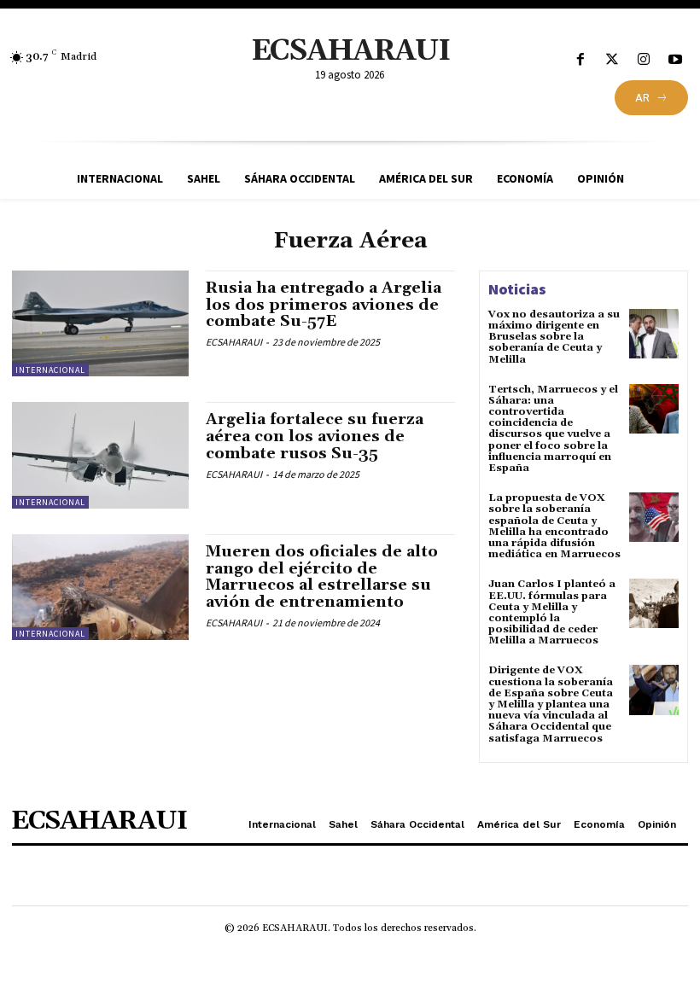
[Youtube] (675, 60)
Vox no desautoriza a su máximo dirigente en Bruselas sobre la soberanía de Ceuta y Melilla (554, 337)
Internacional (50, 369)
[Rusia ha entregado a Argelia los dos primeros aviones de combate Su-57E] (100, 323)
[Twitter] (611, 60)
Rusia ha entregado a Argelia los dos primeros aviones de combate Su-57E (323, 305)
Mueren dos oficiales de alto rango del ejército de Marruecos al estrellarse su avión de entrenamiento (322, 577)
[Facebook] (580, 60)
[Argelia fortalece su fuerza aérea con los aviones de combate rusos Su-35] (100, 455)
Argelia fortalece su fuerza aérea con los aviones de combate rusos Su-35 (314, 436)
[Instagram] (644, 60)
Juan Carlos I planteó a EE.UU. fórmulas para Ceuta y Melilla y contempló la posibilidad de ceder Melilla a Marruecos (551, 612)
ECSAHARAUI (234, 341)
